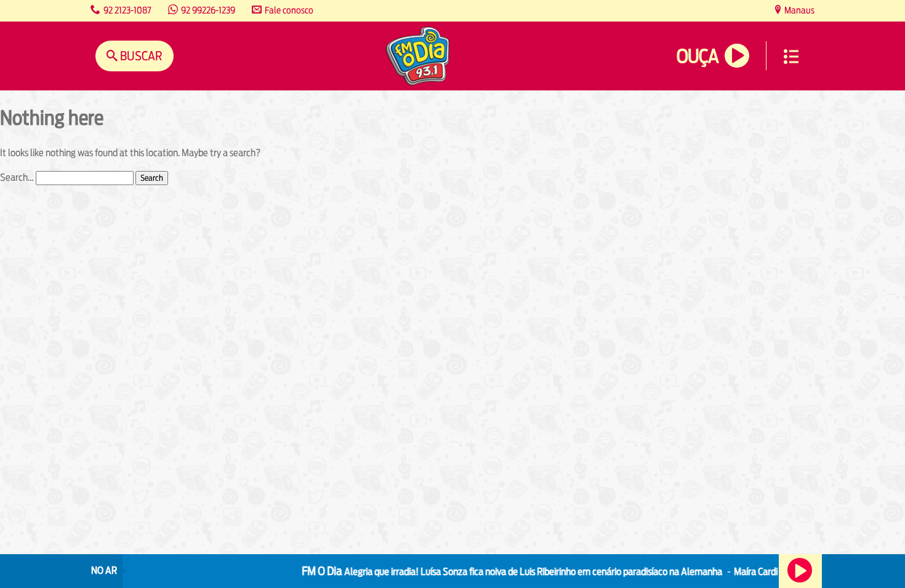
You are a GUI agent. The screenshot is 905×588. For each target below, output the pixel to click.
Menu (791, 56)
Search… (17, 177)
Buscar (140, 56)
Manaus (798, 10)
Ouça (697, 56)
